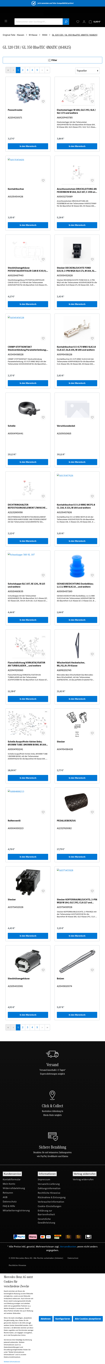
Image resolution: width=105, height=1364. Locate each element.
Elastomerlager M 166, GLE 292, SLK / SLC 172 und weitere (76, 111)
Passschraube (15, 110)
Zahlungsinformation (49, 1188)
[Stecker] (77, 724)
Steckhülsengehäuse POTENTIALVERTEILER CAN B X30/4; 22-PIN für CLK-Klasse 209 (27, 269)
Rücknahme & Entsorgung (51, 1197)
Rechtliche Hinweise (49, 1192)
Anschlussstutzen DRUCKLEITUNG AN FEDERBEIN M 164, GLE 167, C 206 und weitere (77, 190)
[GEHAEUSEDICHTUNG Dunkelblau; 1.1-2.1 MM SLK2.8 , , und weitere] (77, 566)
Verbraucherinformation (51, 1201)
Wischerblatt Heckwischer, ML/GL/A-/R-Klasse (71, 664)
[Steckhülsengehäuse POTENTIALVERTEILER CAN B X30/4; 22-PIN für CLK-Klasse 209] (28, 250)
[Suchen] (66, 21)
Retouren (8, 1192)
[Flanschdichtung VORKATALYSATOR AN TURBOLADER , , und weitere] (28, 645)
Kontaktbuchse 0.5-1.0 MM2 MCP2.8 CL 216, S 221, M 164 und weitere (76, 506)
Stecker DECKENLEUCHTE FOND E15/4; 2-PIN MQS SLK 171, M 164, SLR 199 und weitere (76, 269)
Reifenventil (14, 820)
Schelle (11, 425)
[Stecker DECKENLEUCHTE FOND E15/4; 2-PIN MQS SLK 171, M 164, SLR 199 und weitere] (77, 250)
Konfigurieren (62, 1318)
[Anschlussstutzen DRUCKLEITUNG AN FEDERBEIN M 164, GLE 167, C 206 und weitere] (77, 171)
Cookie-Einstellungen (49, 1206)
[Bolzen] (77, 961)
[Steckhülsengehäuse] (28, 961)
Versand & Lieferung (49, 1184)
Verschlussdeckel (66, 425)
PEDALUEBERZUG (66, 820)
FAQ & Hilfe (9, 1206)
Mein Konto (9, 1183)
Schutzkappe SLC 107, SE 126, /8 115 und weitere (26, 585)
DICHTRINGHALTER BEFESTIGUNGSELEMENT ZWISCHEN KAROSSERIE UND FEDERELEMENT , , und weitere (27, 506)
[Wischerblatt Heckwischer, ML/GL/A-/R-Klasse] (77, 645)
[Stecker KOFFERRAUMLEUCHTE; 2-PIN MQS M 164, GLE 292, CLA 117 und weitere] (77, 882)
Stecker (61, 741)
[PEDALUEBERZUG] (77, 803)
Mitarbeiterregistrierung (16, 1210)
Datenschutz (10, 1201)
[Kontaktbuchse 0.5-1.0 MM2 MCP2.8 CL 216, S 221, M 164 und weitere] (77, 487)
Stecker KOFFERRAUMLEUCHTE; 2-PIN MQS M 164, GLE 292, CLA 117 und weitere (77, 901)
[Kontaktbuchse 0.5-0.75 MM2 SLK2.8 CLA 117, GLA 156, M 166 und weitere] (77, 329)
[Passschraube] (28, 92)
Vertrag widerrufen (83, 1179)
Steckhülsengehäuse (19, 978)
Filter (54, 60)
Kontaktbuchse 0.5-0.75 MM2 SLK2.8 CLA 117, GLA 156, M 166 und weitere (76, 348)
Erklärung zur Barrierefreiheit (46, 1212)
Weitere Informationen (12, 1362)
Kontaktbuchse (16, 189)
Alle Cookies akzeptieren (88, 1318)
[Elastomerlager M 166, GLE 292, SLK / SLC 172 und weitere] (77, 92)
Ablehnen (46, 1318)
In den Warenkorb (28, 146)
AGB (5, 1197)
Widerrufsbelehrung (14, 1188)
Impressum (44, 1179)
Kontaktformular (12, 1179)
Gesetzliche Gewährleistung (46, 1220)
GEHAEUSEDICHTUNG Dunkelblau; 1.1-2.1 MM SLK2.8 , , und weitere (75, 585)
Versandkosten (68, 1246)
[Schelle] (28, 408)
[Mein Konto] (84, 21)
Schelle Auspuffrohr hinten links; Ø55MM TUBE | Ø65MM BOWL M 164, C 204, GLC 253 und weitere (27, 743)
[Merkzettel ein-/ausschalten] (43, 101)
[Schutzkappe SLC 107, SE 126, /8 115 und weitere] (28, 566)
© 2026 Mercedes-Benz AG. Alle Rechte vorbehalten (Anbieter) (36, 1258)
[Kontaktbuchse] (28, 171)
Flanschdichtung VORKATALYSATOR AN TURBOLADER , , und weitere (26, 664)
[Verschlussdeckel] (77, 408)
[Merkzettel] (78, 21)
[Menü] (6, 21)
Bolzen (60, 978)
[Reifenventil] (28, 803)
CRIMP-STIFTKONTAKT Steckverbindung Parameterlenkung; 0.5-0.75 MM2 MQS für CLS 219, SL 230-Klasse (27, 348)
